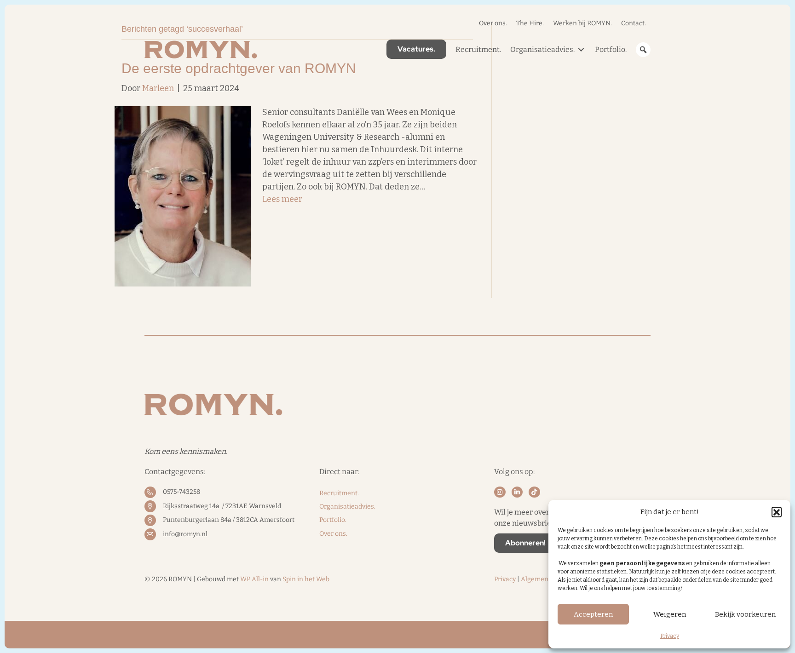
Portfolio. (332, 520)
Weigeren (669, 614)
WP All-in (254, 579)
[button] (776, 511)
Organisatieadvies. (347, 506)
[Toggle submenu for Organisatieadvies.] (581, 49)
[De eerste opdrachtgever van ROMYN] (183, 196)
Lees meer (282, 199)
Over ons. (333, 534)
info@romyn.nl (185, 534)
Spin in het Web (305, 579)
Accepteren (593, 614)
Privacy (669, 636)
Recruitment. (339, 493)
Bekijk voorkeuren (745, 614)
